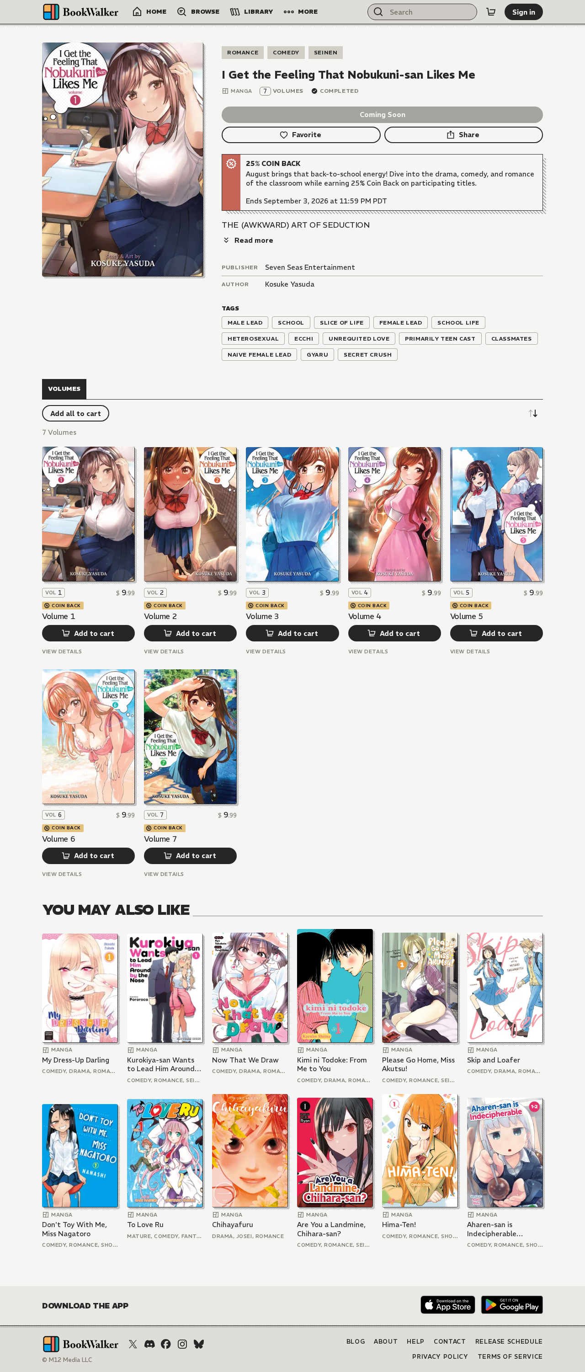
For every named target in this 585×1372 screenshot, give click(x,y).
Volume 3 (262, 616)
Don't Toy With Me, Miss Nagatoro (74, 1229)
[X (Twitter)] (133, 1344)
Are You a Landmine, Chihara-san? (331, 1229)
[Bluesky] (198, 1344)
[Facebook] (165, 1344)
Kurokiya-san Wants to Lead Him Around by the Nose (161, 1064)
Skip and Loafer (493, 1060)
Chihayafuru (232, 1224)
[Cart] (491, 12)
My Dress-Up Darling (75, 1060)
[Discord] (149, 1344)
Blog (355, 1342)
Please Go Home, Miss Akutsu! (418, 1064)
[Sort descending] (533, 413)
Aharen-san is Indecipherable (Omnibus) (491, 1229)
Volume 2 (160, 616)
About (386, 1342)
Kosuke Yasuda (289, 284)
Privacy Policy (440, 1357)
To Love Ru (145, 1224)
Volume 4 (364, 616)
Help (416, 1342)
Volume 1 (58, 616)
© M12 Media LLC (67, 1360)
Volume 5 (466, 616)
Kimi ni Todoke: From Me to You (332, 1064)
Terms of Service (510, 1357)
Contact (450, 1342)
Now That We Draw (245, 1060)
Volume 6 (58, 839)
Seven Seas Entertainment (310, 267)
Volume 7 (160, 839)
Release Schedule (509, 1342)
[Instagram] (182, 1344)
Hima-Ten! (399, 1224)
